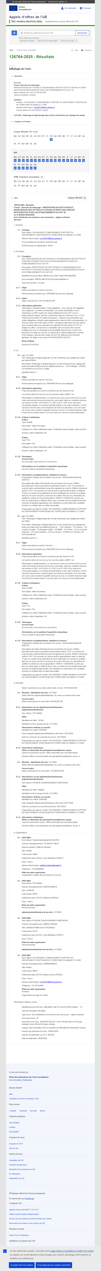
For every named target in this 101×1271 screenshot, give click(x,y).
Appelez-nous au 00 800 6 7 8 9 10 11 (24, 1210)
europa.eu (29, 1199)
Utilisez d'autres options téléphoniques (24, 1214)
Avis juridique (14, 1123)
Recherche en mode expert (47, 41)
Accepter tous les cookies (22, 1265)
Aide (11, 1094)
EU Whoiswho (14, 1174)
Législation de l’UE (16, 1160)
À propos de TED (16, 1144)
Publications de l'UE (17, 1178)
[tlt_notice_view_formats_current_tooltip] (85, 198)
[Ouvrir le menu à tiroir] (12, 68)
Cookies (12, 1127)
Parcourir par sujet (68, 41)
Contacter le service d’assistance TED (24, 1099)
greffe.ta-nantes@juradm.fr (50, 865)
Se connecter (70, 8)
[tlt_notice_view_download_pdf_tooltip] (15, 160)
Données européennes (18, 1165)
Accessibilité (14, 1132)
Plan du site (13, 1148)
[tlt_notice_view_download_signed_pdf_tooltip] (51, 139)
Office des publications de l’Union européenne (29, 1077)
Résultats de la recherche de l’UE (22, 1169)
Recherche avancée (27, 41)
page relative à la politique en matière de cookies (72, 1251)
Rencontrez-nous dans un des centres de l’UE (27, 1223)
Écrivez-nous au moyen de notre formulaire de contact (30, 1219)
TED (11, 50)
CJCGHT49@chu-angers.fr (44, 107)
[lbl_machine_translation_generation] (42, 177)
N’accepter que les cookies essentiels (53, 1265)
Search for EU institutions (19, 1235)
